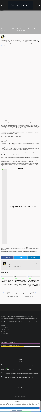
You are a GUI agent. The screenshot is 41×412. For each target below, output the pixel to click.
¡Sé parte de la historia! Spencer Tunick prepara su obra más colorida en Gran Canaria (19, 377)
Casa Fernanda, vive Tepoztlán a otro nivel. (8, 342)
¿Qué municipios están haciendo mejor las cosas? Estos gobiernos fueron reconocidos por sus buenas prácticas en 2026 (34, 283)
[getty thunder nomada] (20, 276)
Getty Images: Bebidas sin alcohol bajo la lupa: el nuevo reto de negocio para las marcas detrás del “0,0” (20, 282)
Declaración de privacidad (19, 410)
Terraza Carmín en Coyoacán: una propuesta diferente (10, 345)
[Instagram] (20, 388)
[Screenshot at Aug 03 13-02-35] (2, 364)
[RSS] (23, 388)
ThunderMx (2, 278)
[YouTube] (21, 388)
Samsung (8, 163)
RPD (6, 36)
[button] (39, 401)
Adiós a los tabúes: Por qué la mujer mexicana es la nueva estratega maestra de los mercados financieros (13, 294)
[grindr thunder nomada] (2, 369)
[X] (18, 388)
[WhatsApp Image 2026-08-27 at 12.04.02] (34, 276)
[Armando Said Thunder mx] (7, 276)
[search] (39, 353)
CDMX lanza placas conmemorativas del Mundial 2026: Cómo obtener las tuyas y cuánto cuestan (22, 207)
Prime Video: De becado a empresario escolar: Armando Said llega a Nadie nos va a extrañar (7, 282)
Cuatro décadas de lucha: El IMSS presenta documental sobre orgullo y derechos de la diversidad (21, 373)
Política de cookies (14, 410)
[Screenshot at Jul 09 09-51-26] (2, 376)
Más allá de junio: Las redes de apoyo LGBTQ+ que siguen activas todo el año (18, 369)
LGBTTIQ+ (6, 363)
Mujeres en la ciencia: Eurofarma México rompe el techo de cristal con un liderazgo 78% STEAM (28, 294)
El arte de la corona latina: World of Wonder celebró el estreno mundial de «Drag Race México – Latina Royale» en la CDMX (21, 365)
